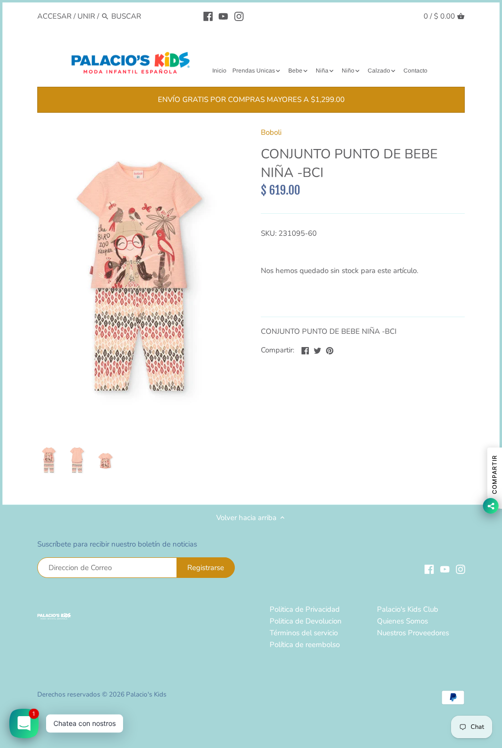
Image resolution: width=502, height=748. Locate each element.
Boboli (271, 132)
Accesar (54, 16)
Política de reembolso (305, 644)
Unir (86, 16)
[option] (49, 460)
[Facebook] (208, 15)
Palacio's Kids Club (407, 609)
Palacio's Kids (146, 694)
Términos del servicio (304, 633)
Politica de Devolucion (306, 621)
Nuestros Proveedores (413, 633)
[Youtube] (223, 15)
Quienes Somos (402, 621)
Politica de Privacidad (305, 609)
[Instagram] (239, 15)
